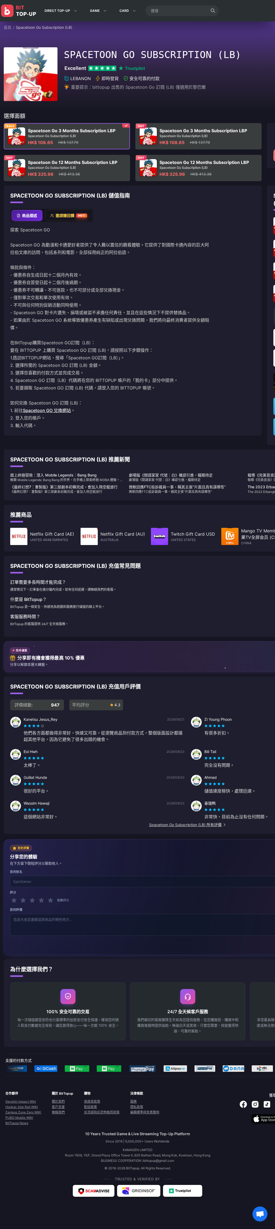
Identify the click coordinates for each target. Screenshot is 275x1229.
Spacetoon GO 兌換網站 (47, 410)
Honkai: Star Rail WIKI (21, 1107)
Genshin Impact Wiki (20, 1101)
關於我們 (58, 1101)
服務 (133, 1101)
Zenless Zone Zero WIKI (23, 1112)
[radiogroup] (34, 726)
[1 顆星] (14, 900)
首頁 (7, 27)
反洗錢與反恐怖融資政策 (102, 1112)
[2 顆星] (23, 900)
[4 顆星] (41, 900)
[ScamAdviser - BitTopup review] (93, 1191)
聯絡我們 (58, 1112)
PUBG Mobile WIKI (19, 1118)
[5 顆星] (50, 900)
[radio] (26, 726)
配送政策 (90, 1107)
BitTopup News (16, 1123)
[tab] (27, 215)
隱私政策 (136, 1107)
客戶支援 (58, 1107)
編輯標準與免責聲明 (144, 1112)
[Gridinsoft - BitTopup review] (138, 1191)
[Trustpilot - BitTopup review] (182, 1191)
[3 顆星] (32, 900)
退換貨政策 (92, 1101)
